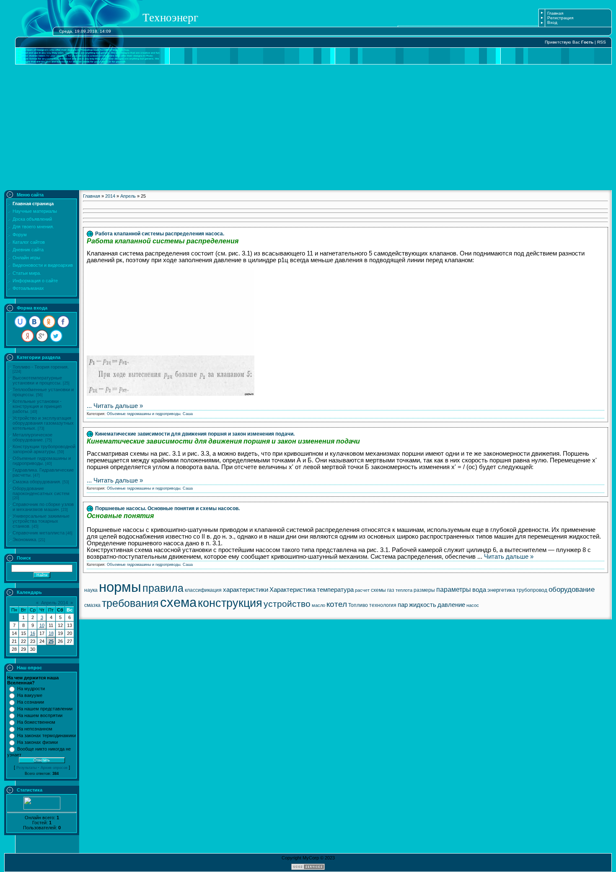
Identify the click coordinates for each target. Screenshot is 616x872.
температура (335, 589)
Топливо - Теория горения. (41, 366)
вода (479, 589)
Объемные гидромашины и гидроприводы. (42, 461)
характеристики (245, 589)
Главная (555, 13)
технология (382, 605)
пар (403, 604)
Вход (552, 22)
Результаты (26, 768)
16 (32, 633)
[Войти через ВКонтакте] (34, 321)
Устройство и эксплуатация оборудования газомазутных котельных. (43, 423)
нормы (120, 587)
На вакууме (29, 695)
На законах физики (37, 742)
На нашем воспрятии (39, 715)
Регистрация (560, 17)
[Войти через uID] (20, 321)
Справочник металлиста (39, 532)
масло (318, 605)
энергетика (501, 590)
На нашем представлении (44, 708)
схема (178, 602)
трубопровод (531, 590)
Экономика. (25, 539)
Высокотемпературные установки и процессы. (37, 380)
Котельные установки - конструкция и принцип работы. (37, 406)
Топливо (358, 605)
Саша (188, 414)
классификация (203, 590)
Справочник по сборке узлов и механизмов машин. (43, 507)
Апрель (128, 196)
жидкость (422, 604)
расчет (362, 590)
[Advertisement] (308, 127)
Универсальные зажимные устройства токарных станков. (41, 521)
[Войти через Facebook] (63, 321)
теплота (404, 590)
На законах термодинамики (46, 735)
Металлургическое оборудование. (32, 437)
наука (91, 590)
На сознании (30, 701)
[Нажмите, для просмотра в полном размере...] (170, 393)
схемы (378, 590)
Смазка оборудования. (37, 481)
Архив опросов (54, 768)
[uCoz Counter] (41, 807)
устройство (287, 604)
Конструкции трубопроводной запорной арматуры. (44, 449)
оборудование (572, 589)
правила (163, 588)
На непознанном (34, 728)
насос (472, 605)
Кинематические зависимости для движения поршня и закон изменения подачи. (195, 434)
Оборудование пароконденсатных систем (41, 491)
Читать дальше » (118, 405)
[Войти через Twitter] (56, 336)
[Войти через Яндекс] (27, 336)
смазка (92, 605)
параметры (453, 589)
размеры (424, 590)
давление (451, 604)
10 (41, 625)
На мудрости (31, 688)
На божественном (36, 722)
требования (130, 603)
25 (51, 641)
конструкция (230, 603)
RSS (601, 42)
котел (336, 604)
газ (390, 590)
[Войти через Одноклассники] (49, 321)
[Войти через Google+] (42, 336)
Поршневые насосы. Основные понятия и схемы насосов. (167, 508)
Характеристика (292, 589)
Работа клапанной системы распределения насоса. (159, 234)
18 (51, 633)
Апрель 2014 (54, 602)
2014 (110, 196)
